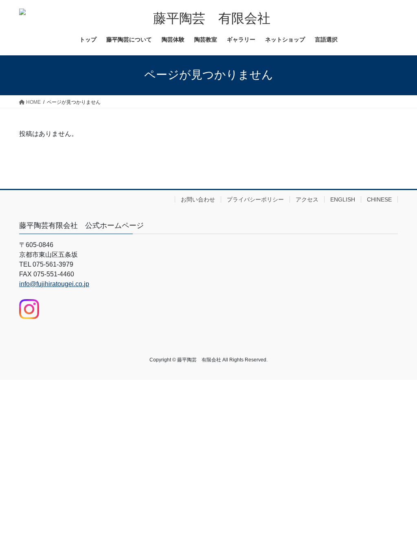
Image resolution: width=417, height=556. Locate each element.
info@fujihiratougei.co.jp (54, 283)
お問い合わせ (198, 199)
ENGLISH (342, 199)
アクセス (307, 199)
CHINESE (379, 199)
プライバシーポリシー (255, 199)
